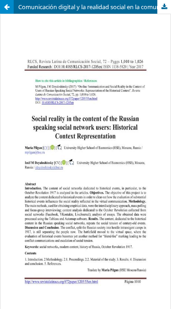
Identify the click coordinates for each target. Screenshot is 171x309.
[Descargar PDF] (164, 7)
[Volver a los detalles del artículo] (7, 7)
